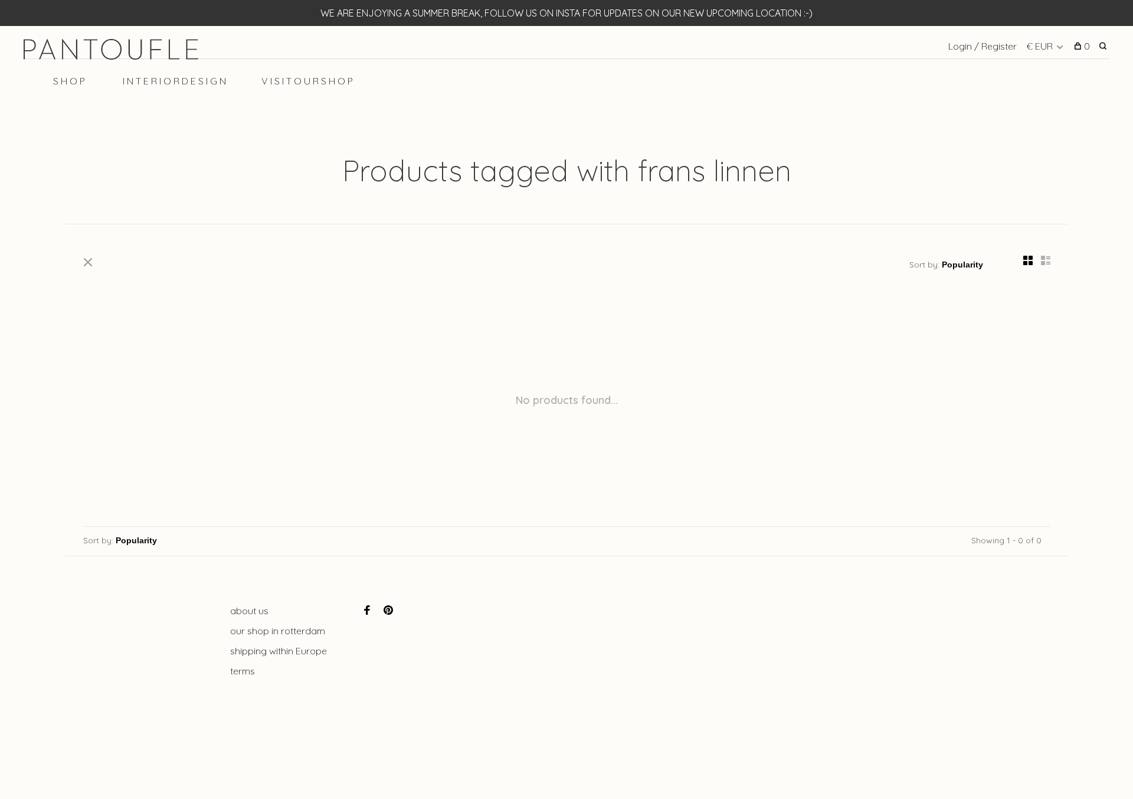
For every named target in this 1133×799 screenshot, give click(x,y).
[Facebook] (367, 611)
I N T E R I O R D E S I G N (174, 81)
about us (249, 611)
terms (242, 671)
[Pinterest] (388, 611)
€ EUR (1040, 46)
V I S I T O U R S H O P (307, 81)
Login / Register (982, 46)
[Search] (1104, 46)
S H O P (69, 81)
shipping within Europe (278, 651)
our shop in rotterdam (277, 631)
